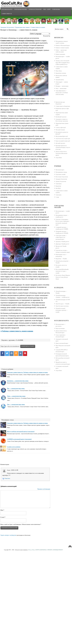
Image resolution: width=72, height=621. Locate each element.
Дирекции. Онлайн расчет (62, 244)
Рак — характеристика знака (16, 388)
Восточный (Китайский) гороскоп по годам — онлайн (62, 271)
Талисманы (56, 9)
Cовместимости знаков (38, 27)
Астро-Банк (59, 157)
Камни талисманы (60, 54)
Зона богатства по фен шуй (63, 138)
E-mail (2, 517)
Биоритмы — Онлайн (61, 258)
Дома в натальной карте (62, 343)
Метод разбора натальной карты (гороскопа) (20, 431)
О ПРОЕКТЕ (49, 549)
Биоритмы (58, 186)
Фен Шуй (58, 188)
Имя (2, 510)
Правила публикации (43, 489)
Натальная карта (7, 9)
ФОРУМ (37, 549)
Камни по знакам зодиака (62, 47)
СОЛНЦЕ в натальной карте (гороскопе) (19, 439)
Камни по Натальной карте (63, 45)
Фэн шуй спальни (60, 129)
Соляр (57, 197)
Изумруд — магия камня (62, 86)
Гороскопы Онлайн (20, 9)
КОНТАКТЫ (43, 549)
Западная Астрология (7, 27)
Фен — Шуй (46, 9)
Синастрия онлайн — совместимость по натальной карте (61, 237)
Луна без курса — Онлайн (62, 303)
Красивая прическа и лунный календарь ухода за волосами (63, 147)
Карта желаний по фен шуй (63, 141)
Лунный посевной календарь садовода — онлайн (62, 310)
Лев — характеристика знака (16, 404)
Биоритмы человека (61, 73)
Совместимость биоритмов (63, 106)
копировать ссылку (27, 346)
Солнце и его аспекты (13, 447)
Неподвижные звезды (61, 172)
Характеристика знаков (22, 27)
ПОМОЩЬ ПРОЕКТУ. (58, 549)
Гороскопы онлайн (60, 174)
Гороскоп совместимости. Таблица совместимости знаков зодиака (27, 372)
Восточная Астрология (62, 176)
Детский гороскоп (60, 143)
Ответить (7, 478)
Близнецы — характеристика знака (17, 381)
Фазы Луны (59, 71)
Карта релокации (60, 328)
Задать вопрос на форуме (8, 535)
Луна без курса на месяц (62, 306)
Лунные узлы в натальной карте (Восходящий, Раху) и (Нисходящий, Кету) (62, 62)
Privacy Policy (32, 549)
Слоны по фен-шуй (61, 127)
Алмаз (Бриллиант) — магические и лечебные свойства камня (62, 92)
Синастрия (58, 195)
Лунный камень (60, 79)
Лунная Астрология (35, 9)
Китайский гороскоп (61, 117)
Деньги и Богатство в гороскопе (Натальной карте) (61, 153)
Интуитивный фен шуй (62, 136)
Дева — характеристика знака (16, 396)
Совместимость (7, 13)
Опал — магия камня (61, 88)
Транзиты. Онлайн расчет (62, 241)
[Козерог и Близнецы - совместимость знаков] (25, 78)
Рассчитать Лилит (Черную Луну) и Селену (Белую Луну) (63, 277)
